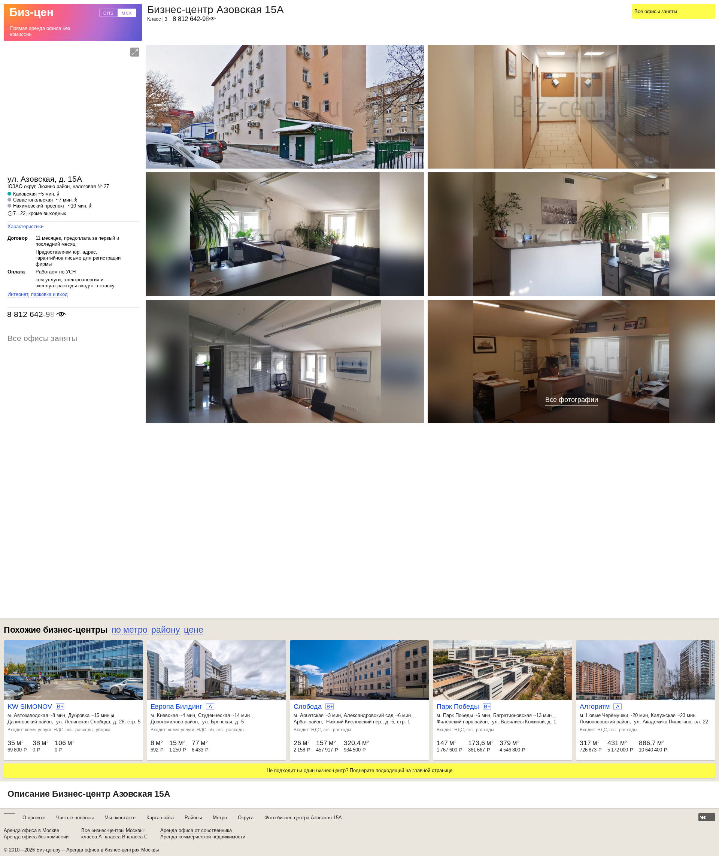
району (165, 630)
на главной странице (429, 770)
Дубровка (79, 715)
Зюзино (46, 186)
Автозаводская (31, 715)
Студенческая (214, 715)
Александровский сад (369, 715)
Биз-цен (31, 12)
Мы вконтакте (120, 817)
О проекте (33, 817)
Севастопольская (33, 200)
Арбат (300, 722)
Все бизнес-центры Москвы (112, 830)
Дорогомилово (167, 722)
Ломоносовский (597, 722)
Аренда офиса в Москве (31, 830)
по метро (130, 630)
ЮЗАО (14, 186)
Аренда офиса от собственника (196, 830)
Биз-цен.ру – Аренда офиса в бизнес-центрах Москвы (97, 850)
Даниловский (22, 722)
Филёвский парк (455, 722)
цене (193, 630)
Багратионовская (512, 715)
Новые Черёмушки (607, 715)
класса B (115, 837)
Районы (193, 817)
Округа (246, 817)
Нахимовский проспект (39, 206)
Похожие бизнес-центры (56, 630)
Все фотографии (571, 399)
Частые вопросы (75, 817)
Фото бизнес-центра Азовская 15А (303, 817)
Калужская (663, 715)
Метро (220, 817)
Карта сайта (160, 817)
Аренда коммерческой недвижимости (202, 837)
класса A (91, 837)
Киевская (167, 715)
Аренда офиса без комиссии (36, 837)
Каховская (25, 194)
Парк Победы (458, 715)
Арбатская (312, 715)
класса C (137, 837)
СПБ (108, 13)
